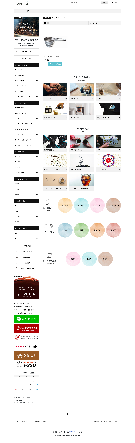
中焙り (17, 189)
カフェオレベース (20, 86)
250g (16, 233)
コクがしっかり (20, 172)
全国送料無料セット (21, 108)
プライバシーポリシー (27, 268)
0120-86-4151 (74, 432)
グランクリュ (19, 134)
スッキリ (17, 162)
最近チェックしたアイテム (102, 422)
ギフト (17, 118)
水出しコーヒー (20, 80)
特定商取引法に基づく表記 (24, 306)
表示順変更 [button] (95, 23)
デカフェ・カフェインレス (23, 140)
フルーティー (19, 167)
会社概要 (27, 263)
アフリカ (17, 216)
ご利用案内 (27, 246)
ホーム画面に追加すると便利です (26, 310)
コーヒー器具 (19, 91)
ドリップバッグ (20, 75)
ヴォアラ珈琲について (22, 303)
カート (116, 422)
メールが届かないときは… (24, 313)
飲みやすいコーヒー (21, 113)
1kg (16, 238)
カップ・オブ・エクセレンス (24, 124)
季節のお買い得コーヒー (22, 129)
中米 (16, 206)
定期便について (26, 58)
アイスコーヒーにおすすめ (23, 145)
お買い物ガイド (26, 51)
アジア (17, 222)
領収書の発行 (27, 257)
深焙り (17, 194)
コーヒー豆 (18, 70)
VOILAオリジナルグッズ (22, 96)
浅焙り (17, 184)
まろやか (17, 156)
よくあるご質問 (27, 251)
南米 (16, 211)
